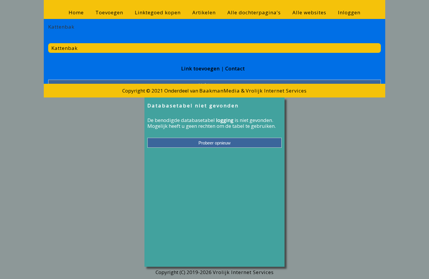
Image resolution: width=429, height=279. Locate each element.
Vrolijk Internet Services (276, 90)
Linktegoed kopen (158, 12)
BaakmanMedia (219, 90)
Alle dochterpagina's (254, 12)
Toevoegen (109, 12)
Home (76, 12)
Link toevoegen (200, 68)
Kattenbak (64, 48)
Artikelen (204, 12)
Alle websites (309, 12)
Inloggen (349, 12)
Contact (235, 68)
